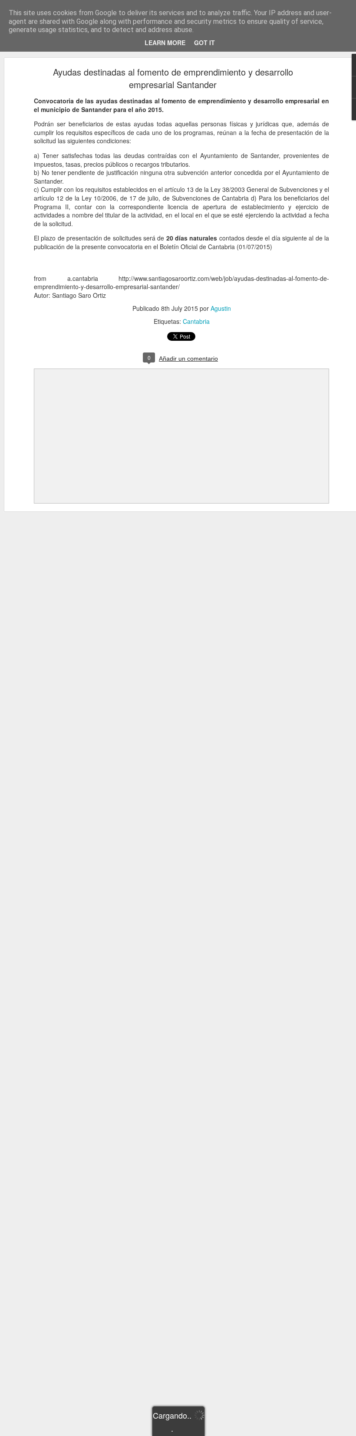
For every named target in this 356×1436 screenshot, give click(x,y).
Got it (204, 42)
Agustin (221, 308)
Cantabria (196, 321)
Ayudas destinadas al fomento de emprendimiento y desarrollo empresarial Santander (173, 78)
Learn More (165, 42)
